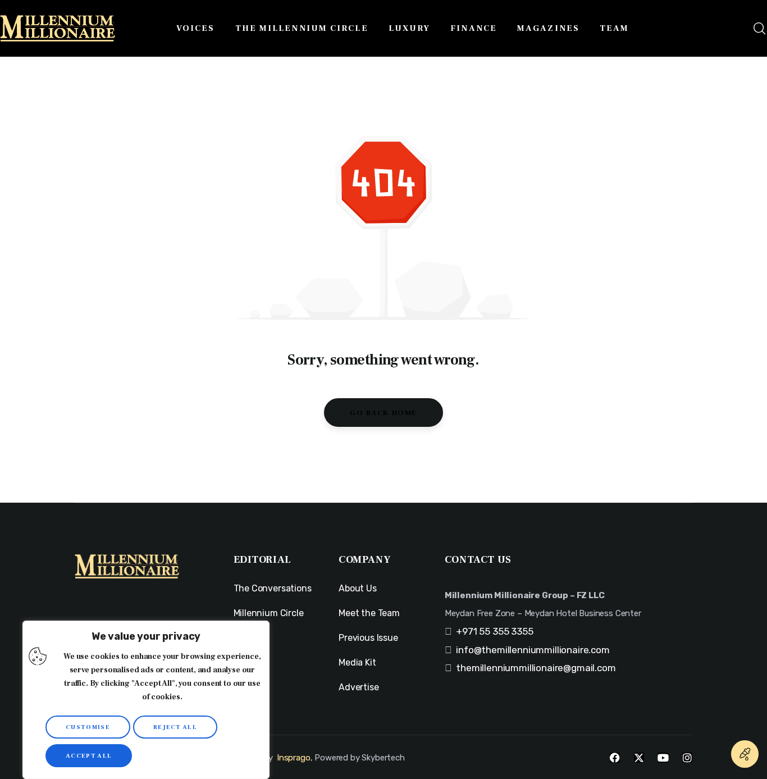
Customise (88, 727)
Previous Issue (368, 637)
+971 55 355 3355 (494, 631)
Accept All (89, 755)
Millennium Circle (269, 613)
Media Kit (357, 662)
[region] (146, 700)
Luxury (248, 637)
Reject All (175, 727)
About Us (358, 588)
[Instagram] (687, 758)
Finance (250, 662)
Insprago (294, 758)
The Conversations (273, 588)
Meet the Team (369, 613)
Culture (249, 687)
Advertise (358, 687)
